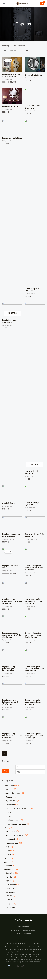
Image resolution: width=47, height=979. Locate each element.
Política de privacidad (23, 934)
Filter (5, 771)
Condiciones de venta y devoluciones (23, 930)
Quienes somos (23, 927)
